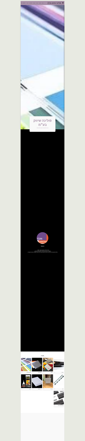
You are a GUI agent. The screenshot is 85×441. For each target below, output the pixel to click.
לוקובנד (51, 372)
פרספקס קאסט (40, 372)
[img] (59, 364)
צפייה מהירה (59, 387)
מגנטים (62, 372)
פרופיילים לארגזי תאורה (60, 405)
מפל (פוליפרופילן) (29, 372)
